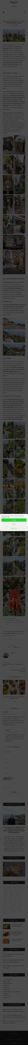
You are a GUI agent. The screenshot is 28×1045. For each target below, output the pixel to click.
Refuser (14, 524)
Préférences (14, 528)
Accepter (14, 520)
